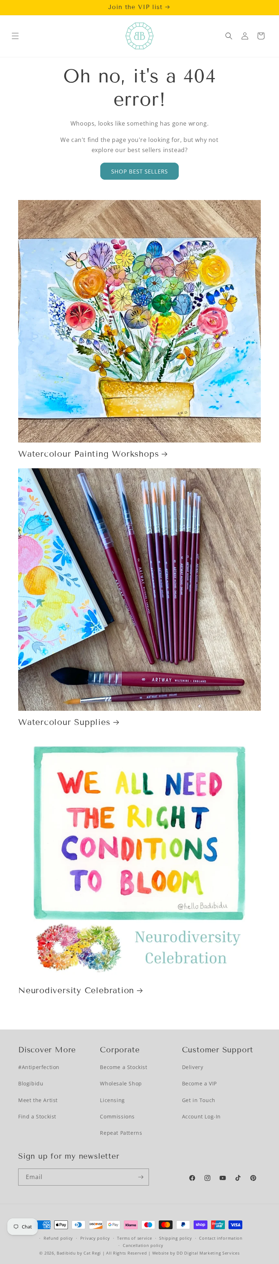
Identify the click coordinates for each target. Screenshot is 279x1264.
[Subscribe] (141, 1177)
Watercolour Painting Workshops (88, 454)
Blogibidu (30, 1083)
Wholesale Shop (121, 1083)
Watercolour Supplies (64, 722)
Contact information (220, 1238)
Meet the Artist (38, 1100)
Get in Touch (198, 1100)
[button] (15, 36)
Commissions (117, 1116)
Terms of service (134, 1238)
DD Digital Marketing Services (208, 1253)
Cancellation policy (143, 1245)
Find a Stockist (37, 1116)
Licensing (112, 1100)
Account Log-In (201, 1116)
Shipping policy (175, 1238)
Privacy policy (95, 1238)
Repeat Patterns (121, 1132)
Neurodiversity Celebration (76, 990)
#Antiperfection (39, 1067)
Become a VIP (199, 1083)
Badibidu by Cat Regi (79, 1253)
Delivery (192, 1067)
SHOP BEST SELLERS (139, 171)
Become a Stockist (123, 1067)
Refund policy (58, 1238)
